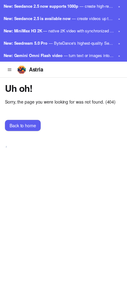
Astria (36, 69)
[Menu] (9, 69)
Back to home (23, 125)
